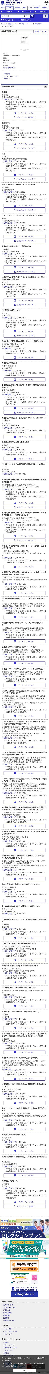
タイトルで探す (26, 11)
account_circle (46, 2)
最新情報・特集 (8, 1305)
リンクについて (8, 1350)
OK (24, 1370)
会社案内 (6, 1342)
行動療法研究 (37, 24)
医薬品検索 (6, 1310)
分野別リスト (8, 78)
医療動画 (6, 1318)
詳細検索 (9, 11)
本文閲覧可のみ (26, 20)
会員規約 (6, 1353)
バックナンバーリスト (11, 76)
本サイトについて (8, 1345)
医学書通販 (6, 1315)
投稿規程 (7, 74)
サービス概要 (7, 1329)
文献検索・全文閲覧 (9, 1307)
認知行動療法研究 (9, 68)
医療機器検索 (7, 1313)
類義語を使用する (9, 20)
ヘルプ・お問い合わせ (10, 1331)
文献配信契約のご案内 (10, 1347)
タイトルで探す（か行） (22, 24)
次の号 (44, 31)
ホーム (3, 24)
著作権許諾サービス (9, 1320)
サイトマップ (7, 1334)
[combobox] (11, 16)
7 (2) (14, 99)
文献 (9, 24)
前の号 (37, 31)
